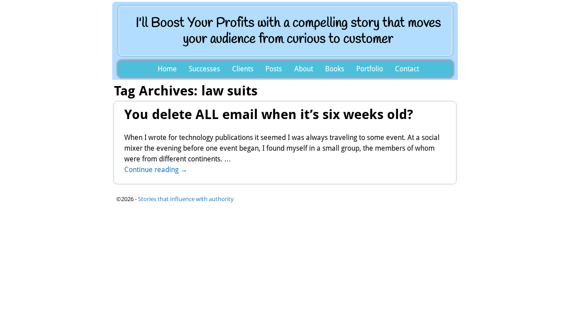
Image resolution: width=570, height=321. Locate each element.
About (303, 69)
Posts (273, 69)
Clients (242, 69)
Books (334, 69)
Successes (204, 69)
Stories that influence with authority (186, 199)
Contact (407, 69)
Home (167, 69)
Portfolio (369, 69)
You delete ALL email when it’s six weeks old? (268, 114)
